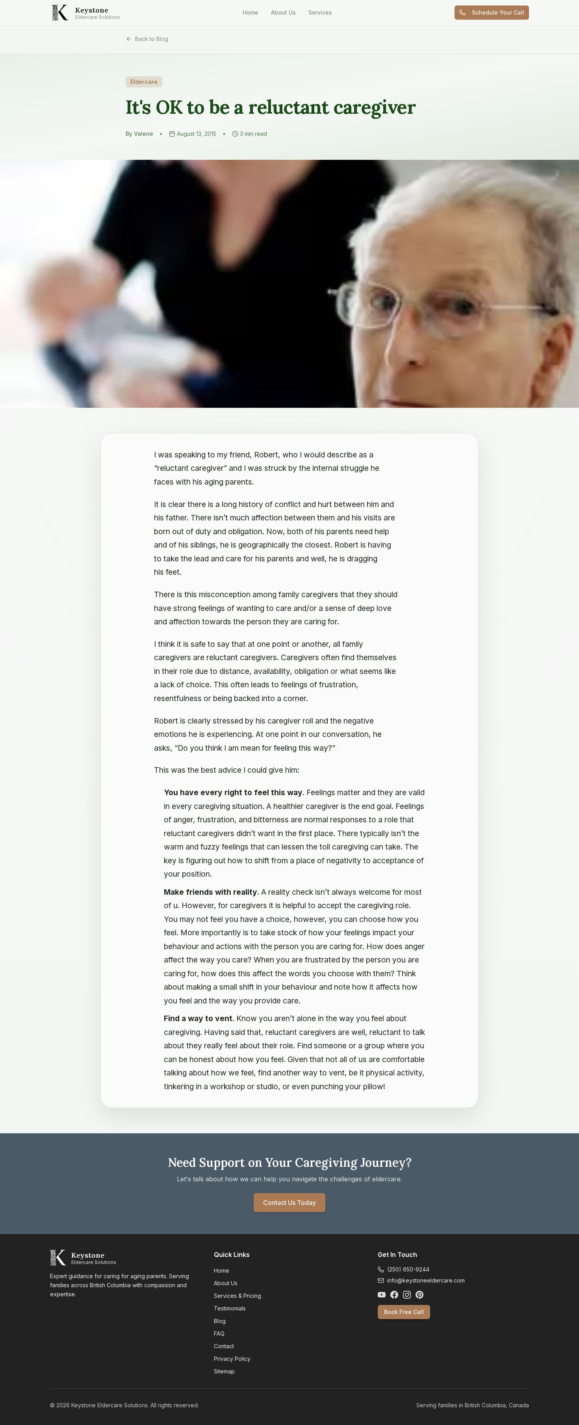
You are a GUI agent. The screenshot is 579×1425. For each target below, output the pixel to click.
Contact (224, 1346)
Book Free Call (404, 1311)
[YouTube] (382, 1295)
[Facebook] (394, 1295)
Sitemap (224, 1371)
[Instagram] (407, 1295)
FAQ (219, 1333)
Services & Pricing (237, 1295)
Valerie (143, 133)
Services (320, 12)
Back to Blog (151, 38)
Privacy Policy (232, 1358)
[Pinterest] (419, 1295)
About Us (283, 12)
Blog (220, 1321)
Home (250, 12)
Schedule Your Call (498, 12)
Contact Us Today (289, 1203)
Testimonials (230, 1308)
